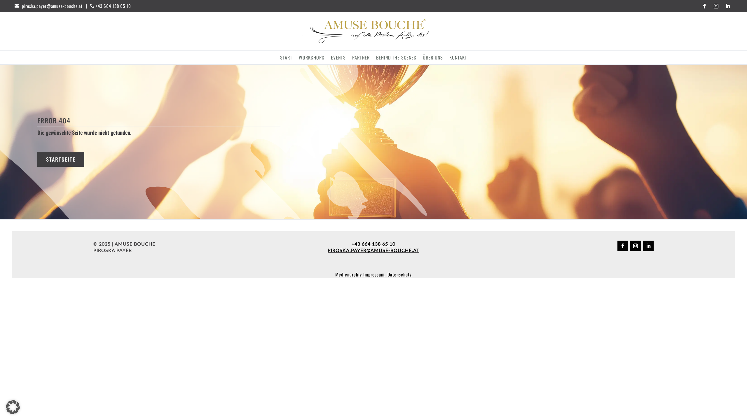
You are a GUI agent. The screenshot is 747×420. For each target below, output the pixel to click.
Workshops (311, 58)
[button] (13, 407)
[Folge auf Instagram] (716, 6)
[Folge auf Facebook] (704, 6)
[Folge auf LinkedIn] (727, 6)
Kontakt (458, 58)
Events (338, 58)
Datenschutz (400, 274)
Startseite (61, 159)
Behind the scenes (396, 58)
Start (286, 58)
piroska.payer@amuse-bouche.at (373, 250)
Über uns (433, 58)
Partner (361, 58)
